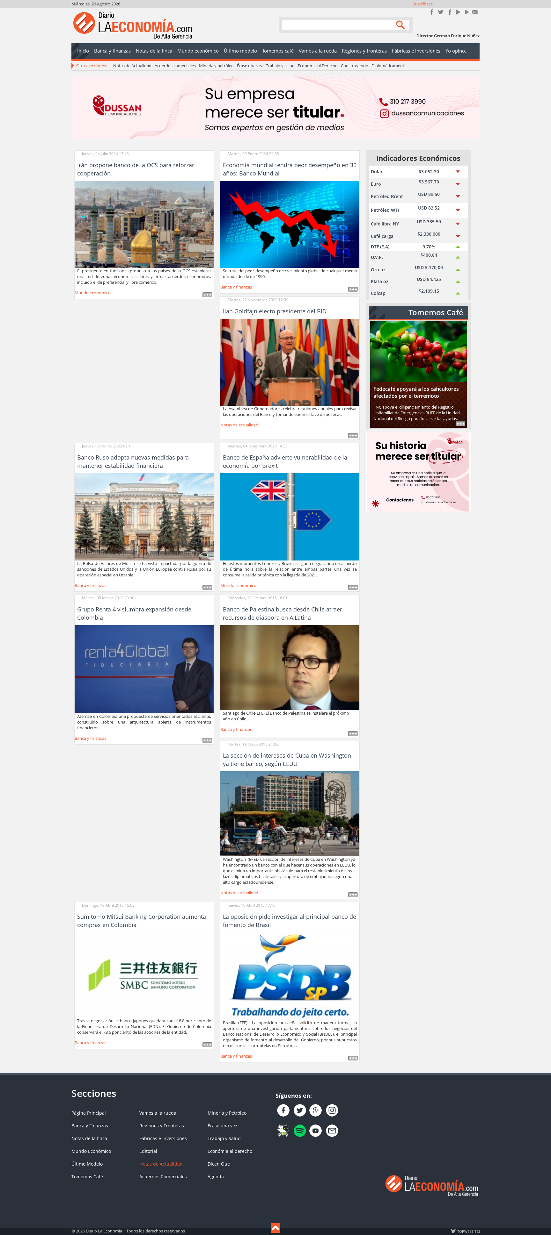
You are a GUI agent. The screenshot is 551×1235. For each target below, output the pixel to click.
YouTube (458, 12)
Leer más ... (207, 294)
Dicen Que (219, 1164)
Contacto (475, 12)
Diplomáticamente (389, 65)
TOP (468, 1231)
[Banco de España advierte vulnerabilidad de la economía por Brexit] (289, 516)
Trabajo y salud (280, 65)
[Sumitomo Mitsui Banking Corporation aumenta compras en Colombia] (144, 975)
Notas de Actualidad (132, 65)
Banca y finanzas (236, 287)
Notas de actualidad (239, 425)
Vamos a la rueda (157, 1113)
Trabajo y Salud (224, 1138)
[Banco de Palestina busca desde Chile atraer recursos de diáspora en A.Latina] (289, 667)
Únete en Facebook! (432, 12)
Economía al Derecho (318, 65)
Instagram (449, 12)
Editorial (148, 1151)
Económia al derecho (230, 1151)
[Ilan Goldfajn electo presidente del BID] (289, 362)
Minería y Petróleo (227, 1113)
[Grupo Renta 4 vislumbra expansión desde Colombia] (144, 669)
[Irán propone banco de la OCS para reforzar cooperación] (144, 224)
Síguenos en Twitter (440, 12)
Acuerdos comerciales (175, 65)
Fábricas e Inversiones (163, 1138)
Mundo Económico (91, 1151)
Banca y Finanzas (89, 1126)
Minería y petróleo (216, 65)
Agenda (216, 1177)
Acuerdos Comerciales (163, 1177)
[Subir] (275, 1228)
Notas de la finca (89, 1138)
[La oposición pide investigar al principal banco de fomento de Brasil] (289, 976)
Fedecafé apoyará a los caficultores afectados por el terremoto (416, 392)
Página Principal (88, 1113)
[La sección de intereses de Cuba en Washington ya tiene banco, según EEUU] (289, 813)
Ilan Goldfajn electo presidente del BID (275, 311)
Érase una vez (250, 65)
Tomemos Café (87, 1177)
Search (401, 24)
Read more (460, 423)
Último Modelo (87, 1164)
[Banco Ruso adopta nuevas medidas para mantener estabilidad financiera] (144, 516)
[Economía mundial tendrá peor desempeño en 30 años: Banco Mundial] (289, 224)
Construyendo (354, 65)
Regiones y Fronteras (161, 1126)
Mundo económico (93, 293)
